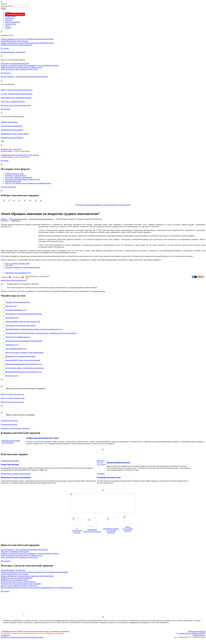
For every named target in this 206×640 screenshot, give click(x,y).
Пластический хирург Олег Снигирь (14, 41)
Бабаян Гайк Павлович (9, 122)
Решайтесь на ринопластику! (15, 175)
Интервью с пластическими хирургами (15, 428)
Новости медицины (12, 22)
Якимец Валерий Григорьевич (12, 130)
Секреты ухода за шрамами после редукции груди (19, 585)
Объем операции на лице (14, 173)
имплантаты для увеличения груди (18, 273)
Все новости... (6, 73)
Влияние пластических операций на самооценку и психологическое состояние (30, 65)
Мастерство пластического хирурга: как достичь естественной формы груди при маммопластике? (37, 587)
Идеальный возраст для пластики (13, 52)
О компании (5, 635)
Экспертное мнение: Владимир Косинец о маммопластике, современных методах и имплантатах (40, 333)
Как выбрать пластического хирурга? (92, 530)
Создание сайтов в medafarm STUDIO (191, 633)
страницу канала (99, 291)
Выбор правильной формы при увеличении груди (23, 364)
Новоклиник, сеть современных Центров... (16, 98)
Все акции (4, 160)
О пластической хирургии (77, 530)
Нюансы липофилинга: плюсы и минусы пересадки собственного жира (27, 43)
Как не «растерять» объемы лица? (17, 263)
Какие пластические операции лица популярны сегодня (21, 67)
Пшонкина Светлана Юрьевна (12, 137)
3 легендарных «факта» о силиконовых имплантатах (24, 368)
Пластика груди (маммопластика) (17, 302)
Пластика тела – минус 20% (11, 149)
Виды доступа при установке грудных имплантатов (24, 352)
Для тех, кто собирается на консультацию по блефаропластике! (28, 183)
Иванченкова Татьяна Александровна (15, 134)
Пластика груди (11, 306)
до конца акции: (7, 151)
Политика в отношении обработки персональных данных (22, 637)
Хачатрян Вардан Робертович (12, 126)
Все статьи (5, 48)
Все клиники (5, 109)
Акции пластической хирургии (128, 529)
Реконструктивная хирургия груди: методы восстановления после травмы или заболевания (34, 572)
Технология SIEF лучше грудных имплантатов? (22, 321)
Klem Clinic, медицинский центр (13, 101)
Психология (9, 18)
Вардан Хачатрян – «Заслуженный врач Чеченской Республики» (24, 76)
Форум (7, 26)
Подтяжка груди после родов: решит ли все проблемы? (21, 584)
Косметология (10, 16)
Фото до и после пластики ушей (12, 398)
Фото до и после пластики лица (12, 402)
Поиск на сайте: (7, 6)
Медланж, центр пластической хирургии (16, 105)
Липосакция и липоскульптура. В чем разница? (18, 582)
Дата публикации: (32, 276)
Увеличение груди (11, 318)
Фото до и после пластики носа (12, 394)
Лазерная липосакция (13, 181)
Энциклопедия (10, 24)
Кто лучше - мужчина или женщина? (18, 177)
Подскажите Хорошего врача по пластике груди (22, 179)
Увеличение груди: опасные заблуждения (20, 325)
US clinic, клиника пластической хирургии (16, 94)
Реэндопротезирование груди (16, 310)
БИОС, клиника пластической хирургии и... (17, 90)
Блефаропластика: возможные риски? (14, 580)
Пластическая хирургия (15, 14)
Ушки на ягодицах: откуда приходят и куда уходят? (19, 69)
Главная (8, 12)
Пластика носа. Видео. (9, 424)
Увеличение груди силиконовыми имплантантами (23, 314)
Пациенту (8, 20)
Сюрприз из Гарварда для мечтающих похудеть (22, 267)
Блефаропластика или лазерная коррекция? (16, 45)
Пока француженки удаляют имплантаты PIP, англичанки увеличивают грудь (33, 329)
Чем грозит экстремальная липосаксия (15, 63)
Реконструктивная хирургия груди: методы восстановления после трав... (27, 39)
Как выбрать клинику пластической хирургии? (111, 530)
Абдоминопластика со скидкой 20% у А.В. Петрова (20, 155)
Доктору (8, 28)
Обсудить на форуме (8, 187)
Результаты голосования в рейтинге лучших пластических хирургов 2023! (103, 205)
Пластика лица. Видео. (9, 420)
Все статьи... (5, 591)
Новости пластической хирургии (41, 219)
